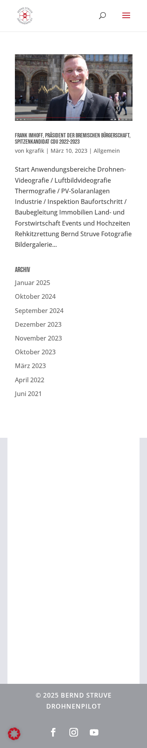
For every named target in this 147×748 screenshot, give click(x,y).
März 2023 (30, 365)
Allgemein (107, 150)
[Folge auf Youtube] (94, 732)
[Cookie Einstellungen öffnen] (14, 737)
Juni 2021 (28, 393)
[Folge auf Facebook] (53, 732)
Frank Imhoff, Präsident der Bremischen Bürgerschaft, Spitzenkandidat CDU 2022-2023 (73, 139)
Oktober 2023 (35, 352)
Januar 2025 (32, 282)
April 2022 (29, 380)
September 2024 (39, 310)
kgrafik (35, 150)
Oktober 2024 (35, 296)
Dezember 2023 (38, 324)
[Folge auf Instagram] (73, 732)
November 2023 (38, 338)
